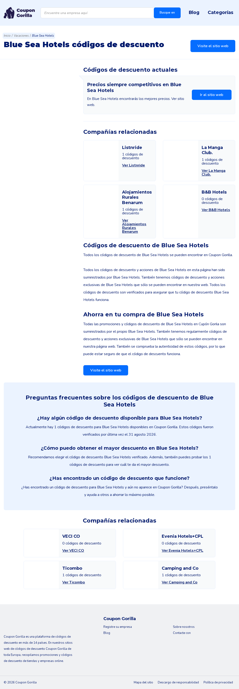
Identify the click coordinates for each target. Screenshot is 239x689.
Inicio (7, 36)
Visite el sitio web (212, 46)
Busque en (167, 13)
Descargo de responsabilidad (178, 682)
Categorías (220, 12)
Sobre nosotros (184, 627)
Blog (194, 12)
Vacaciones (21, 36)
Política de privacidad (218, 682)
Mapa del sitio (143, 682)
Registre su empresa (117, 627)
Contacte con (182, 633)
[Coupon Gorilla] (19, 13)
